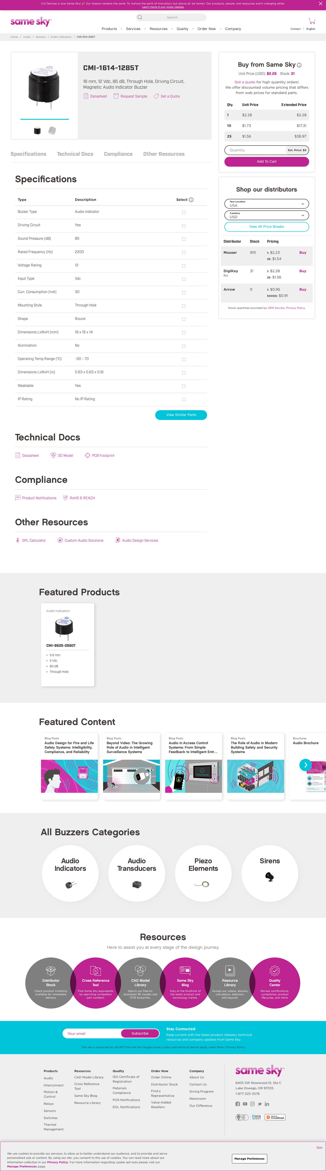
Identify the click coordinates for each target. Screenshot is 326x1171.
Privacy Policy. (295, 308)
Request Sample (134, 96)
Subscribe (140, 1033)
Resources (158, 29)
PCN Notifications (126, 1100)
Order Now (207, 29)
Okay (319, 1147)
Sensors (50, 1111)
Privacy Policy (235, 1047)
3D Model (65, 455)
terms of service (188, 1047)
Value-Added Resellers (161, 1105)
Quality (183, 29)
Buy (302, 252)
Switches (51, 1118)
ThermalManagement (54, 1127)
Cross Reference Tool (86, 1086)
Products (109, 29)
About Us (196, 1077)
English (310, 29)
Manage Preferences (22, 1166)
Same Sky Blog (85, 1095)
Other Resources (164, 153)
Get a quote (245, 82)
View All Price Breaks (266, 226)
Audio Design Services (140, 540)
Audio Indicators (61, 37)
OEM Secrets (276, 308)
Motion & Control (51, 1094)
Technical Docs (75, 153)
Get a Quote (170, 96)
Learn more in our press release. (163, 6)
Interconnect (54, 1085)
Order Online (161, 1077)
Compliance (118, 153)
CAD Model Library (89, 1077)
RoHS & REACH (82, 498)
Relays (49, 1103)
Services (133, 29)
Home (14, 37)
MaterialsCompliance (122, 1090)
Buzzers (41, 37)
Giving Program (201, 1091)
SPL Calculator (34, 540)
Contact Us (198, 1084)
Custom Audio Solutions (84, 540)
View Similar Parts (181, 415)
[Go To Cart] (311, 21)
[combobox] (171, 17)
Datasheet (98, 96)
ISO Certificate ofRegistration (126, 1079)
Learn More (216, 1047)
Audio (27, 37)
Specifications (28, 153)
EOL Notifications (126, 1107)
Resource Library (87, 1103)
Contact (295, 29)
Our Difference (200, 1105)
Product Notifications (39, 498)
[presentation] (305, 765)
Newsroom (197, 1098)
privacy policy (162, 1047)
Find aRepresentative (162, 1093)
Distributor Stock (164, 1084)
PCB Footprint (103, 455)
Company (233, 29)
